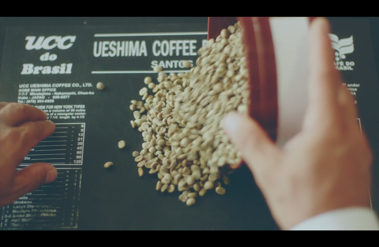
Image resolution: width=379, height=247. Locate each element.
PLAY (189, 123)
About (338, 13)
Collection (303, 13)
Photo (323, 13)
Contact (356, 13)
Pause (300, 232)
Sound (319, 232)
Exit (362, 232)
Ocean (282, 13)
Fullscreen (344, 232)
